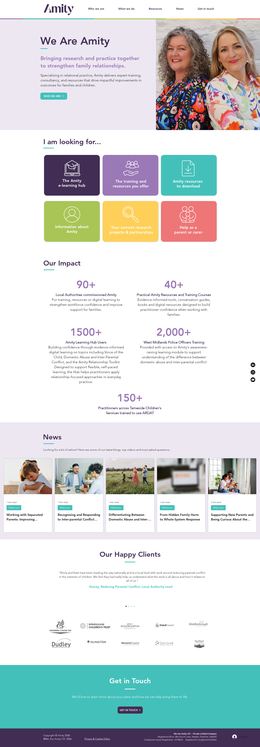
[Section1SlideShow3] (131, 606)
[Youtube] (253, 379)
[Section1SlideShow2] (128, 606)
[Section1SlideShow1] (126, 606)
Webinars (14, 507)
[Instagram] (253, 372)
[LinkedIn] (253, 365)
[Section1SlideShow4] (134, 606)
